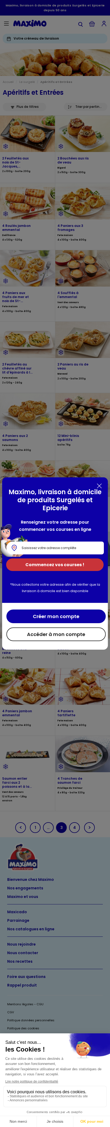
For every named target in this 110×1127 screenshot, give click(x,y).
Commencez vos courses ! (54, 565)
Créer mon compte (56, 616)
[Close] (99, 486)
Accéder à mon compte (56, 634)
